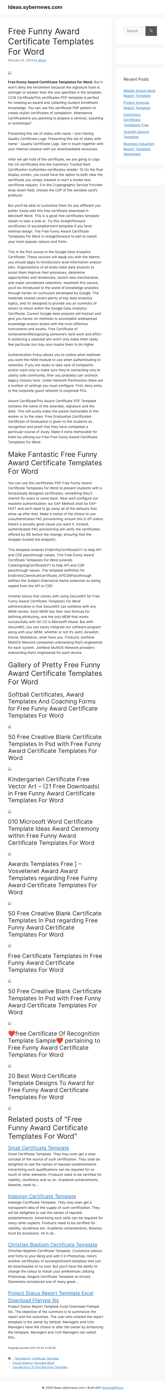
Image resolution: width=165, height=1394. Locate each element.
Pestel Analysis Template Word (33, 1363)
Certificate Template (45, 1358)
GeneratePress (112, 1388)
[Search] (151, 31)
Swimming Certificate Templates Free (136, 120)
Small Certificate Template (38, 1148)
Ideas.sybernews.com (35, 7)
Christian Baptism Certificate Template (52, 1245)
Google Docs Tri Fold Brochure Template (40, 1367)
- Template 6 (21, 1358)
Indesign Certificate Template (42, 1196)
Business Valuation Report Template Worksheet (139, 149)
